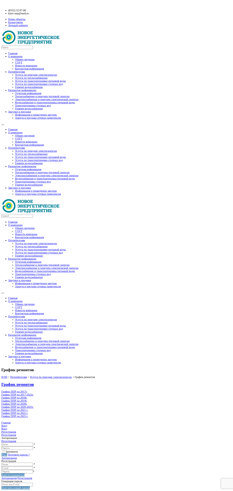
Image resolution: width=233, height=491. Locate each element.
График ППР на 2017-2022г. (17, 394)
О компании (15, 56)
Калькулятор (15, 22)
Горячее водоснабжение (29, 87)
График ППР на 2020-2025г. (17, 406)
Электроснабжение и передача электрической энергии (46, 99)
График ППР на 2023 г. (14, 416)
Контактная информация (29, 68)
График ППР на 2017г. (14, 391)
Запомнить (11, 451)
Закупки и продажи (19, 111)
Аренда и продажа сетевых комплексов (38, 117)
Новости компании (26, 65)
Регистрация (8, 441)
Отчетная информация (28, 93)
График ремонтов (17, 384)
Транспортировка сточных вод (33, 105)
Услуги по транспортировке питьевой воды (40, 81)
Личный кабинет (18, 25)
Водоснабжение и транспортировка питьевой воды (45, 102)
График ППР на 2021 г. (14, 410)
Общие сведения (24, 59)
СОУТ (18, 62)
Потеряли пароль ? (19, 454)
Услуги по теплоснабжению (31, 77)
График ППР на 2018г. (14, 397)
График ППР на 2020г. (14, 403)
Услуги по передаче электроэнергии (36, 74)
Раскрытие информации (22, 90)
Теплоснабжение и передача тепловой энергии (42, 96)
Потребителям (16, 71)
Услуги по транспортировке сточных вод (39, 84)
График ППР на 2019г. (14, 400)
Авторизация (9, 458)
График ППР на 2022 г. (14, 413)
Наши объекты (16, 19)
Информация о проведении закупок (36, 114)
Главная (12, 53)
